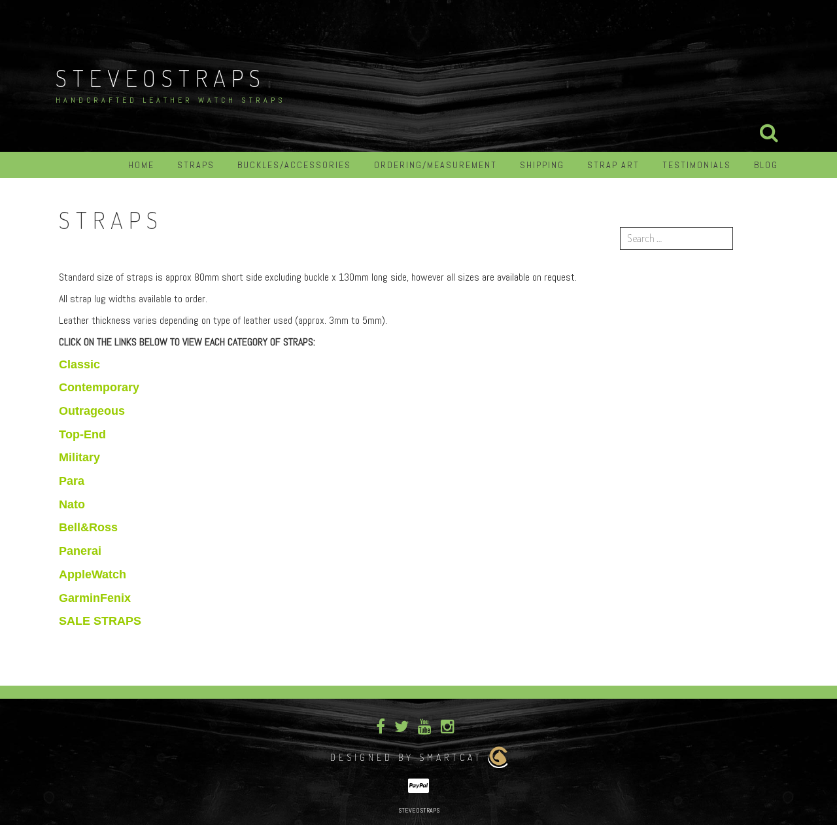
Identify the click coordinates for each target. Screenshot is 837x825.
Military (79, 457)
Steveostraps (161, 78)
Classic (79, 364)
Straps (195, 165)
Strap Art (613, 165)
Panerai (80, 550)
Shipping (542, 165)
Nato (72, 504)
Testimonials (696, 165)
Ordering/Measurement (435, 165)
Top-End (82, 434)
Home (141, 165)
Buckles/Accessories (294, 165)
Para (71, 480)
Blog (766, 165)
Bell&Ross (88, 527)
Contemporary (99, 387)
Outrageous (92, 410)
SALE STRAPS (100, 620)
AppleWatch (92, 574)
